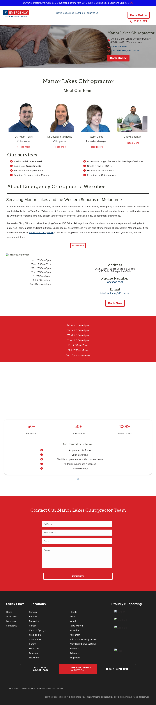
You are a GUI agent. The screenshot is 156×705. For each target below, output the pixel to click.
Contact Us (92, 13)
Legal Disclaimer (28, 688)
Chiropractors (78, 433)
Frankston (34, 653)
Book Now (115, 303)
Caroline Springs (37, 630)
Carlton (32, 625)
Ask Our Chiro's (81, 669)
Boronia (33, 616)
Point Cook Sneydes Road (82, 644)
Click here (124, 3)
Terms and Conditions (46, 688)
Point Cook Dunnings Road (83, 639)
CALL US (140, 21)
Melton (72, 616)
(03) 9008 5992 (118, 46)
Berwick (33, 612)
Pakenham (74, 634)
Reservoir (74, 648)
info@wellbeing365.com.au (125, 50)
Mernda (73, 621)
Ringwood (74, 657)
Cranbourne (35, 639)
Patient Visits (125, 433)
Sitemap (60, 688)
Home (59, 13)
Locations (80, 13)
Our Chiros (68, 13)
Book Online (138, 15)
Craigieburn (35, 634)
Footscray (34, 648)
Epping (32, 644)
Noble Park (75, 630)
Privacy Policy (13, 688)
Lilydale (73, 612)
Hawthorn (34, 657)
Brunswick (34, 621)
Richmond (74, 653)
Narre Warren (76, 625)
